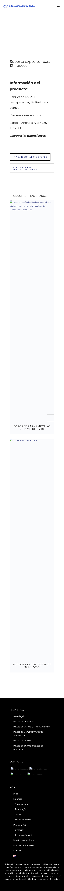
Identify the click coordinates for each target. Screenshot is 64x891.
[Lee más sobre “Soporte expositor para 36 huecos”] (50, 656)
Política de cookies (22, 740)
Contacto (17, 850)
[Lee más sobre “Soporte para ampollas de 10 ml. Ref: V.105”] (50, 418)
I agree (21, 885)
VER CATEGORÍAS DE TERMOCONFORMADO (25, 168)
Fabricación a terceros (24, 845)
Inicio (15, 794)
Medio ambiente (23, 819)
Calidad (18, 814)
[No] (60, 875)
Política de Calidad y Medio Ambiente (31, 727)
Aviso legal (18, 716)
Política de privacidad (23, 721)
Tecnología (20, 809)
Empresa (17, 799)
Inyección (19, 830)
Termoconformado (24, 835)
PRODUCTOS (19, 825)
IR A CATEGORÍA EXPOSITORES (30, 157)
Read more (40, 885)
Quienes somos (22, 804)
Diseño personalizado (24, 840)
